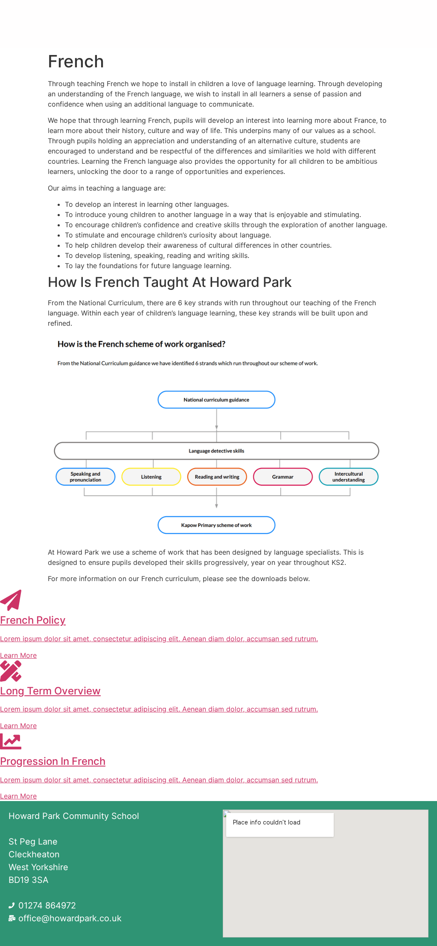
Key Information (365, 14)
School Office (196, 14)
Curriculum (128, 14)
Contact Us (218, 34)
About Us (59, 14)
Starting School (283, 14)
